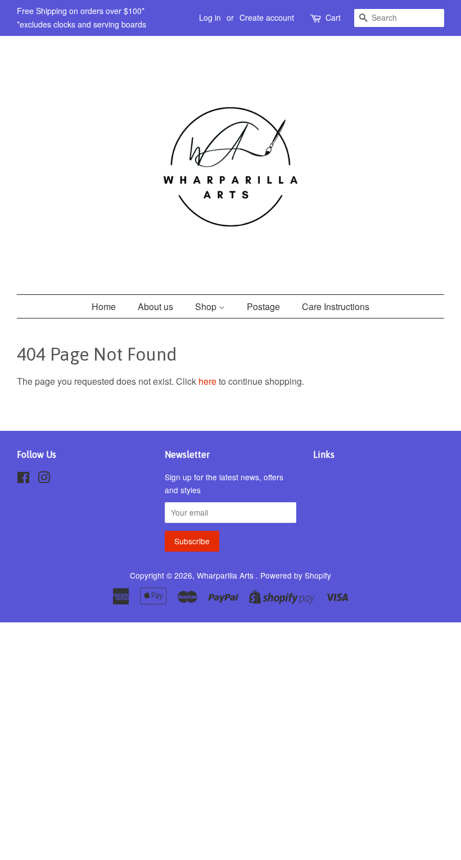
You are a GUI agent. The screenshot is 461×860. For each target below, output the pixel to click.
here (207, 381)
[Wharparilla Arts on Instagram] (44, 479)
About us (155, 306)
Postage (263, 306)
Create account (266, 17)
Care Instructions (335, 306)
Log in (210, 17)
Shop (207, 306)
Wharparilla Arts (226, 575)
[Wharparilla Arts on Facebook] (23, 479)
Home (104, 306)
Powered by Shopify (295, 575)
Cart (333, 17)
